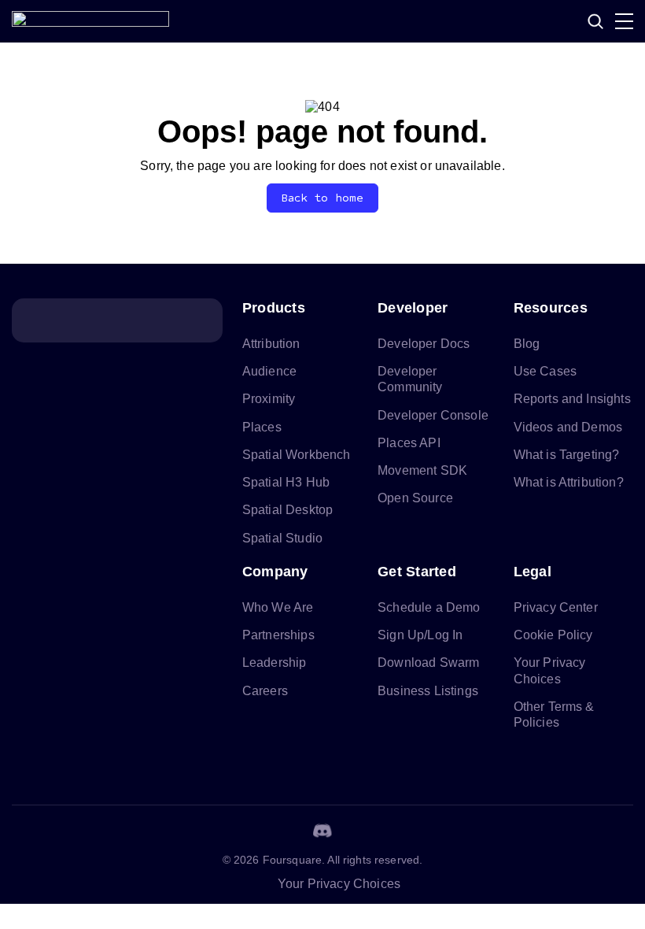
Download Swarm (428, 662)
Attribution (271, 343)
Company (275, 571)
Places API (409, 443)
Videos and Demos (568, 427)
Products (273, 308)
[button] (595, 21)
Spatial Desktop (287, 509)
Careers (265, 691)
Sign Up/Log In (420, 635)
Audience (269, 371)
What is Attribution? (569, 482)
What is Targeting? (567, 454)
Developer (413, 308)
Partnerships (278, 635)
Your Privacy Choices (339, 883)
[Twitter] (284, 830)
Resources (551, 308)
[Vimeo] (360, 830)
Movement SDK (422, 470)
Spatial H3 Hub (286, 482)
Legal (532, 571)
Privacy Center (556, 607)
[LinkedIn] (247, 830)
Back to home (323, 198)
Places (262, 427)
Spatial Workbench (296, 454)
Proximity (268, 398)
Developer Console (433, 415)
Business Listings (428, 691)
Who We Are (278, 607)
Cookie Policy (553, 635)
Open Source (415, 498)
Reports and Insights (572, 398)
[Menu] (624, 21)
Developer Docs (424, 343)
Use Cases (545, 371)
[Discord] (322, 830)
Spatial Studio (282, 538)
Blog (527, 343)
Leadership (274, 662)
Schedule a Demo (429, 607)
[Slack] (398, 830)
